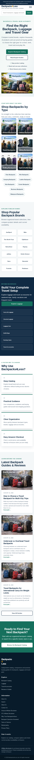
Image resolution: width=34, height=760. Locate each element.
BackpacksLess (6, 661)
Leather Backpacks (25, 179)
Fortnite (8, 268)
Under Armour (25, 254)
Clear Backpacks (10, 174)
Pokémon (25, 268)
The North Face (9, 239)
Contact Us (4, 707)
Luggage (3, 683)
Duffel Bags (6, 333)
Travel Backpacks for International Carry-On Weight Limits (16, 590)
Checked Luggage (8, 319)
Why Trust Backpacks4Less (9, 716)
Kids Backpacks (9, 184)
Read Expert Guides (17, 57)
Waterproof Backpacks (17, 194)
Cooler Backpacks (24, 184)
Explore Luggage (17, 304)
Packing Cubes (7, 340)
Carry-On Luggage (8, 312)
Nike (25, 232)
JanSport (9, 232)
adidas (9, 254)
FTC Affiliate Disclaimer (7, 713)
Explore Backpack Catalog (17, 52)
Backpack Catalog (6, 680)
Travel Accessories (8, 347)
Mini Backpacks (24, 174)
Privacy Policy (5, 728)
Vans (8, 261)
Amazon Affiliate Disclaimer (9, 710)
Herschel (25, 261)
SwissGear (8, 247)
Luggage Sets (7, 326)
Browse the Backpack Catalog (17, 645)
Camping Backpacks (9, 179)
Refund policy (5, 725)
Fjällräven (25, 239)
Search (29, 12)
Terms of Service (6, 722)
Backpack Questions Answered (10, 719)
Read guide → (7, 510)
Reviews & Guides (6, 689)
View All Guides (17, 613)
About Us (4, 699)
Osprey (25, 247)
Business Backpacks (17, 189)
